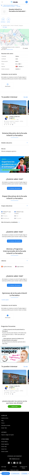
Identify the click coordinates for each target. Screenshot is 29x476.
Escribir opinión (5, 299)
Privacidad (14, 466)
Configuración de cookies (23, 467)
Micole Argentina (5, 444)
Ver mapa (5, 27)
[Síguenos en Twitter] (11, 463)
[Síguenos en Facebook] (14, 463)
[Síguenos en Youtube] (20, 463)
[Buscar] (26, 2)
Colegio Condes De (14, 117)
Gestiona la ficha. (9, 49)
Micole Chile (4, 446)
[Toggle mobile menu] (2, 2)
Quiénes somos (4, 418)
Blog (2, 420)
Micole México (4, 441)
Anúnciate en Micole (5, 425)
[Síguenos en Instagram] (17, 463)
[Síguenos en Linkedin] (9, 463)
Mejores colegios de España (7, 434)
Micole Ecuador (4, 451)
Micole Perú (4, 449)
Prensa (2, 423)
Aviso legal (3, 466)
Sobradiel (18, 6)
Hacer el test (15, 406)
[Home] (1, 5)
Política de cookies (14, 470)
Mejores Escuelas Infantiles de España (11, 5)
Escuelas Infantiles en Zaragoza (9, 6)
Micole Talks (4, 428)
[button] (14, 142)
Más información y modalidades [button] (9, 222)
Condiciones (4, 470)
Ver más (26, 97)
